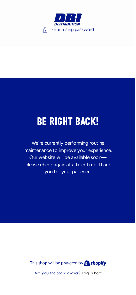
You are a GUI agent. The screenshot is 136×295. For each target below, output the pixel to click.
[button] (66, 29)
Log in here (90, 273)
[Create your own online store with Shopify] (94, 262)
